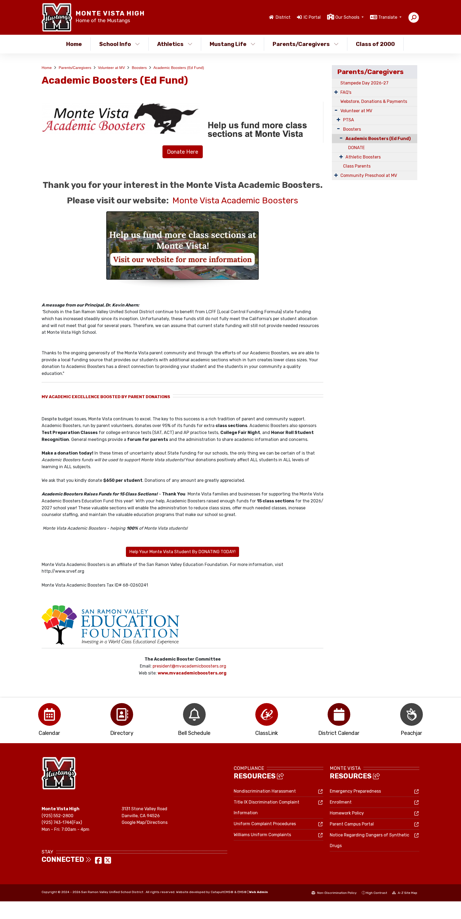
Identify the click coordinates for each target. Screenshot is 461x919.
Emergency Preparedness (355, 791)
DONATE (356, 147)
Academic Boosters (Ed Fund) (178, 67)
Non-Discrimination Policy (336, 893)
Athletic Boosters (363, 157)
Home (74, 44)
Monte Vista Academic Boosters (235, 200)
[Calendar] (49, 714)
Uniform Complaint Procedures (265, 823)
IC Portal (312, 17)
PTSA (348, 119)
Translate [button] (388, 17)
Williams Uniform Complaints (262, 834)
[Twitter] (107, 862)
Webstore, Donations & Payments (373, 101)
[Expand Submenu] (336, 92)
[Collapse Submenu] (338, 138)
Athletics (170, 44)
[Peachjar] (411, 714)
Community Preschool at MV (368, 175)
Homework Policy (347, 813)
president (162, 666)
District (283, 17)
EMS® (242, 892)
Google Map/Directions (145, 822)
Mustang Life (228, 44)
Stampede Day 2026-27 (364, 83)
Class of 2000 (375, 44)
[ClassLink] (266, 714)
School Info (115, 44)
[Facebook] (99, 862)
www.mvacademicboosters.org (192, 673)
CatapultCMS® (222, 892)
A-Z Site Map (407, 893)
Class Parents (357, 166)
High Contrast (376, 893)
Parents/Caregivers (301, 44)
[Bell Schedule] (194, 714)
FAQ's (345, 92)
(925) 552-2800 (57, 815)
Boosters (139, 67)
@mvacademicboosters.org (199, 666)
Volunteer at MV (111, 67)
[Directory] (122, 714)
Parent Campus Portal (352, 824)
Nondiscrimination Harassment (265, 791)
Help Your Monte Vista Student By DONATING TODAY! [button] (182, 551)
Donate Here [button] (182, 152)
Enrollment (341, 802)
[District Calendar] (339, 714)
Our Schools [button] (347, 17)
